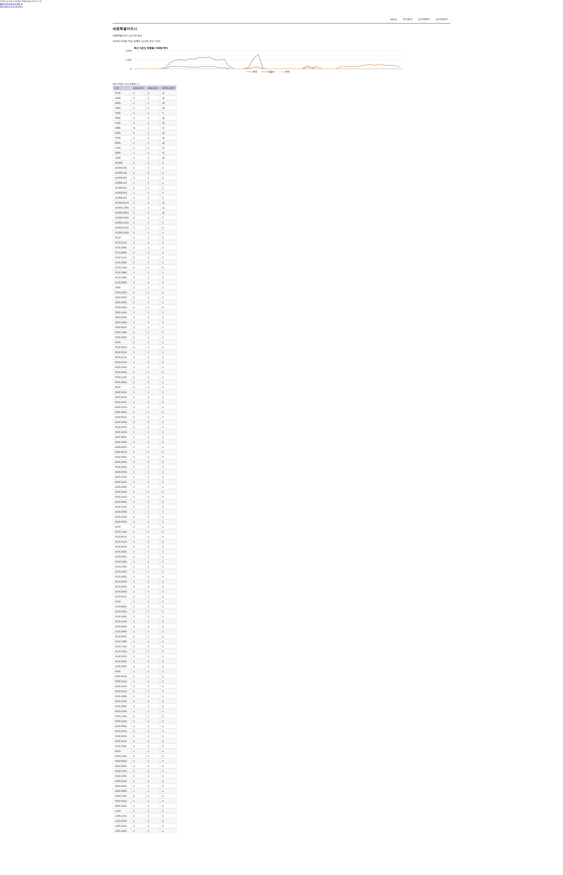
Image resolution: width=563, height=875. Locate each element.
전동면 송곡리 (121, 781)
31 (163, 152)
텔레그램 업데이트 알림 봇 (11, 4)
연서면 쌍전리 (121, 611)
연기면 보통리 (121, 247)
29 (163, 108)
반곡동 (118, 93)
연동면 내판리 (121, 292)
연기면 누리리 (121, 267)
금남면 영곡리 (121, 491)
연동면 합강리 (121, 327)
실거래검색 (441, 19)
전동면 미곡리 (121, 795)
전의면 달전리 (121, 736)
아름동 (118, 152)
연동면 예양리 (121, 317)
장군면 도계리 (121, 531)
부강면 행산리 (121, 352)
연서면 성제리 (121, 616)
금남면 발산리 (121, 397)
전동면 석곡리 (121, 771)
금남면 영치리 (121, 427)
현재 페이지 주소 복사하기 (11, 6)
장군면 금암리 (121, 551)
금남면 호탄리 (121, 471)
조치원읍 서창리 (122, 232)
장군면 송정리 (121, 576)
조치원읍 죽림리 (122, 212)
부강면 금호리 (121, 382)
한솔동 (118, 117)
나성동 (118, 122)
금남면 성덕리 (121, 486)
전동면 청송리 (121, 766)
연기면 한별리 (121, 272)
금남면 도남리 (121, 516)
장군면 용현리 (121, 586)
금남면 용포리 (121, 392)
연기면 (118, 237)
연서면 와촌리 (121, 656)
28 (163, 118)
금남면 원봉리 (121, 511)
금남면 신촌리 (121, 476)
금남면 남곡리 (121, 432)
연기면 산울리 (121, 277)
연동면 (118, 287)
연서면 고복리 (121, 621)
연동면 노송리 (121, 312)
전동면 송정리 (121, 786)
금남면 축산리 (121, 417)
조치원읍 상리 (121, 172)
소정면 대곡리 (121, 825)
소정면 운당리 (121, 820)
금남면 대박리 (121, 456)
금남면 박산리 (121, 451)
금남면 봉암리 (121, 501)
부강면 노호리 (121, 377)
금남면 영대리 (121, 442)
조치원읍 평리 (121, 177)
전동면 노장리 (121, 756)
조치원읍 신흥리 (122, 207)
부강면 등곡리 (121, 372)
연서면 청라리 (121, 636)
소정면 (118, 810)
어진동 (118, 137)
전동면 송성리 (121, 800)
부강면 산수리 (121, 357)
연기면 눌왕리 (121, 252)
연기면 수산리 (121, 257)
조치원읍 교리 (121, 182)
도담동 (118, 157)
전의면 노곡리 (121, 716)
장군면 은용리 (121, 561)
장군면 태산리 (121, 596)
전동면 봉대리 (121, 761)
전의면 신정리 (121, 711)
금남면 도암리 (121, 481)
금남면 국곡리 (121, 506)
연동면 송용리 (121, 322)
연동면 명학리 (121, 302)
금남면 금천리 (121, 422)
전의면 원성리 (121, 691)
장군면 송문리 (121, 571)
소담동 (118, 97)
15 (163, 93)
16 (163, 138)
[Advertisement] (281, 853)
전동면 (118, 751)
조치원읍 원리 (121, 167)
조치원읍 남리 (121, 197)
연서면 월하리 (121, 606)
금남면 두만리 (121, 407)
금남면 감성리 (121, 402)
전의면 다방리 (121, 746)
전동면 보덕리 (121, 776)
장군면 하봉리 (121, 556)
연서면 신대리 (121, 646)
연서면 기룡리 (121, 641)
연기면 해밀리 (121, 282)
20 (163, 157)
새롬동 (118, 127)
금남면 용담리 (121, 412)
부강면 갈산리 (121, 362)
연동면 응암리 (121, 307)
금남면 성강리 (121, 496)
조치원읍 (119, 162)
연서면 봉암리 (121, 666)
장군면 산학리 (121, 566)
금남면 (118, 387)
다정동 (118, 132)
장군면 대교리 (121, 541)
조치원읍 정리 (121, 187)
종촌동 (118, 142)
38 (163, 103)
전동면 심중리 (121, 805)
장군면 (118, 526)
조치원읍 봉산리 (122, 227)
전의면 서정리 (121, 686)
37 (163, 147)
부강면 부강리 (121, 347)
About (393, 19)
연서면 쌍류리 (121, 631)
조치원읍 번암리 (122, 217)
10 (163, 202)
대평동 (118, 107)
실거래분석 (424, 19)
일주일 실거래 (168, 88)
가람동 (118, 112)
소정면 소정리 (121, 815)
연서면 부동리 (121, 661)
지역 (117, 88)
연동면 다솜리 (121, 332)
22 (163, 98)
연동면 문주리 (121, 297)
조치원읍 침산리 (122, 202)
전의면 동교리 (121, 681)
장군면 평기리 (121, 536)
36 (163, 143)
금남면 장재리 (121, 466)
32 (163, 123)
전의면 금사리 (121, 741)
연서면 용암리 (121, 626)
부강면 (118, 342)
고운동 (118, 147)
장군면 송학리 (121, 581)
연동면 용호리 (121, 337)
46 (163, 133)
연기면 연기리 (121, 242)
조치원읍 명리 (121, 192)
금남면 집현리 (121, 521)
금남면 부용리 (121, 461)
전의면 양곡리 (121, 731)
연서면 (118, 601)
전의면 (118, 671)
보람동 (118, 102)
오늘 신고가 (153, 88)
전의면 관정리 (121, 706)
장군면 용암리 (121, 591)
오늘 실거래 (138, 88)
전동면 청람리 (121, 791)
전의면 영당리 (121, 726)
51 (163, 128)
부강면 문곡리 (121, 367)
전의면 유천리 (121, 701)
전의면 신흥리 (121, 696)
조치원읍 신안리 (122, 222)
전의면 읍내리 (121, 676)
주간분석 (407, 19)
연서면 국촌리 (121, 651)
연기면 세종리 (121, 262)
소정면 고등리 (121, 830)
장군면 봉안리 (121, 546)
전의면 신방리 (121, 721)
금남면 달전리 (121, 446)
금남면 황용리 (121, 437)
